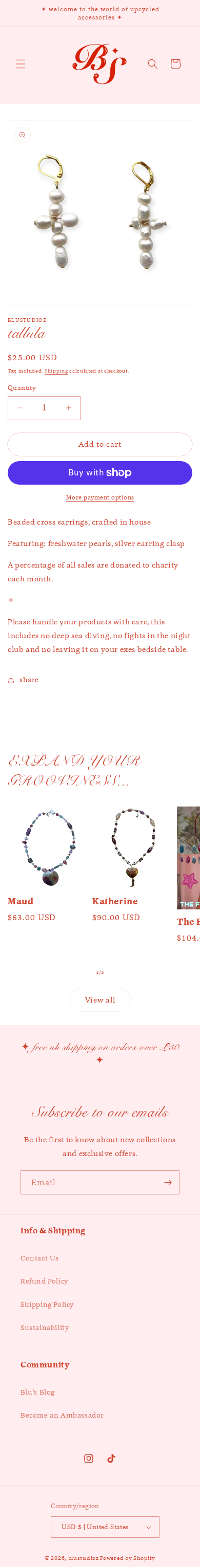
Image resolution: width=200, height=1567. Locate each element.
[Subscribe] (167, 1182)
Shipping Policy (47, 1304)
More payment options (100, 497)
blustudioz (83, 1557)
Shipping (56, 370)
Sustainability (45, 1327)
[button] (20, 64)
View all (100, 1000)
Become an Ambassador (62, 1415)
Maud (20, 901)
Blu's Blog (38, 1392)
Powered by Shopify (127, 1557)
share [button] (29, 679)
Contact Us (40, 1258)
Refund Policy (44, 1281)
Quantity (22, 387)
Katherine (114, 901)
